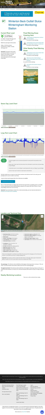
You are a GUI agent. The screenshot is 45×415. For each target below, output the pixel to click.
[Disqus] (22, 326)
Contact (32, 389)
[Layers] (42, 216)
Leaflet (2, 230)
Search (4, 6)
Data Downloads (33, 394)
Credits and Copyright (34, 391)
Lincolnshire (12, 9)
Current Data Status (20, 402)
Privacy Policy (33, 395)
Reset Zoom (4, 160)
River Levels (10, 6)
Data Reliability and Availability (36, 393)
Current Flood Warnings (20, 386)
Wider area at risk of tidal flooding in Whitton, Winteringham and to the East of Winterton (35, 59)
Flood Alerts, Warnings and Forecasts (21, 6)
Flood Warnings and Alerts (35, 387)
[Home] (1, 7)
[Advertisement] (22, 93)
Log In (33, 6)
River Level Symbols (6, 394)
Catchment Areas (5, 389)
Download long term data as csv (8, 181)
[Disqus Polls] (22, 296)
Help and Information (39, 6)
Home (2, 9)
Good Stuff (24, 411)
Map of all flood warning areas (22, 387)
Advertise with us (33, 390)
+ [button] (2, 216)
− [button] (2, 217)
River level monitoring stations (8, 385)
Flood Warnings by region (21, 385)
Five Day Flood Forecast (6, 391)
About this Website (34, 386)
